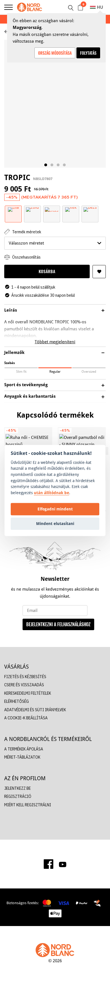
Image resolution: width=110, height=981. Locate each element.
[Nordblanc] (29, 7)
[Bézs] (90, 209)
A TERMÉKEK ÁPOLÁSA (23, 749)
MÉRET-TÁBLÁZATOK (22, 757)
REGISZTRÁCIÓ (17, 796)
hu (100, 7)
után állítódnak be (51, 492)
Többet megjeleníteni (55, 341)
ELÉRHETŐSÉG (16, 701)
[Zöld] (32, 209)
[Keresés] (70, 7)
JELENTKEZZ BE (17, 788)
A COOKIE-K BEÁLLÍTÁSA (26, 717)
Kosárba (47, 271)
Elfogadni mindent (55, 508)
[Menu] (8, 7)
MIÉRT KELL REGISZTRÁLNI (27, 804)
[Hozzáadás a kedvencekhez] (99, 271)
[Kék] (70, 209)
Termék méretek (26, 231)
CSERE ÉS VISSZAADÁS (24, 684)
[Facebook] (48, 864)
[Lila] (13, 209)
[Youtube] (62, 864)
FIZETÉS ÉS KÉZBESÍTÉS (25, 676)
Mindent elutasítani (55, 523)
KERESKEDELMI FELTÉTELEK (27, 693)
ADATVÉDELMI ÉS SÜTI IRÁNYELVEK (35, 709)
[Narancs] (51, 209)
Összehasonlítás (26, 257)
